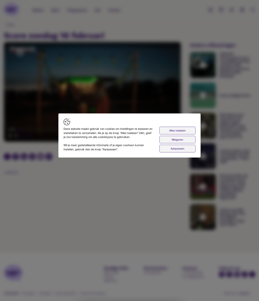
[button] (93, 92)
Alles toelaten (177, 130)
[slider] (26, 135)
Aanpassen (177, 148)
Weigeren (177, 139)
